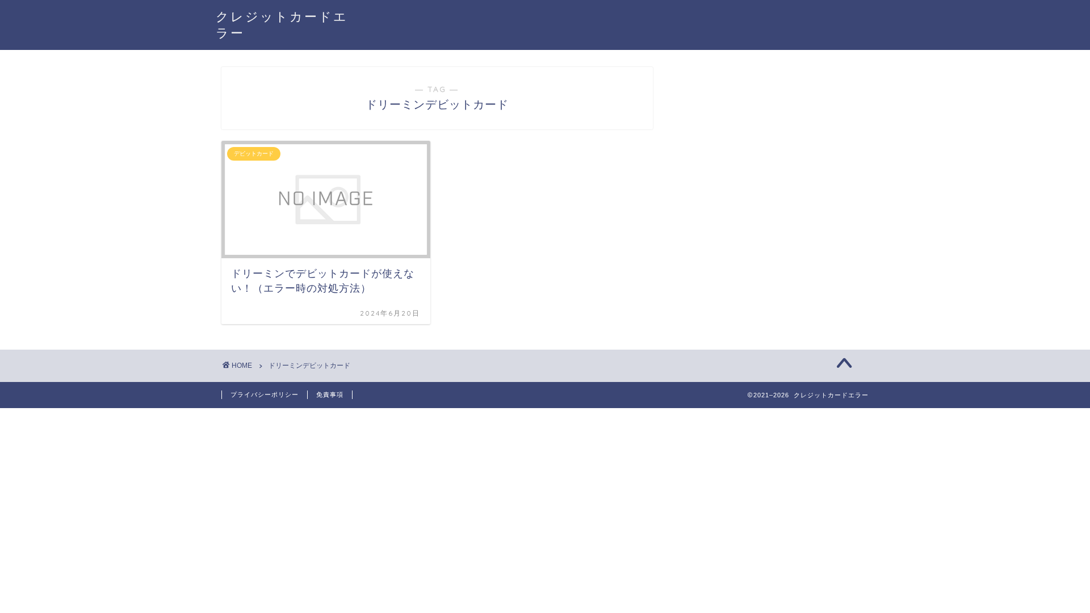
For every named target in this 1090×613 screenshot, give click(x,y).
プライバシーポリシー (264, 394)
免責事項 (329, 394)
